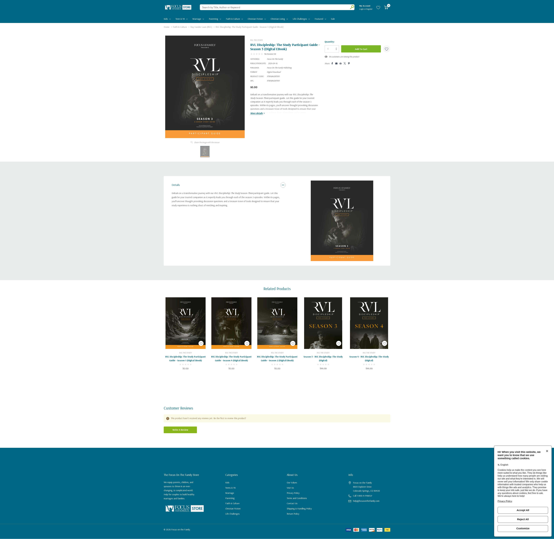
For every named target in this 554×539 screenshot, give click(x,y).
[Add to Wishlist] (386, 48)
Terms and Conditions (297, 498)
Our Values (292, 482)
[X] (345, 63)
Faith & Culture (233, 18)
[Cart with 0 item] (386, 7)
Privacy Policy (293, 492)
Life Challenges (300, 18)
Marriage (196, 18)
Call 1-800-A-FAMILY (362, 495)
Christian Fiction (255, 18)
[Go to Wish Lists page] (378, 7)
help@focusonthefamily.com (366, 500)
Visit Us (290, 487)
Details (176, 185)
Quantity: (329, 41)
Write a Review (180, 429)
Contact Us (292, 503)
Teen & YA (180, 18)
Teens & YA (230, 487)
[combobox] (274, 7)
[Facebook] (332, 63)
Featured (319, 18)
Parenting (213, 18)
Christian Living (278, 18)
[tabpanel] (342, 221)
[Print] (340, 63)
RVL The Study (256, 40)
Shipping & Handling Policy (299, 508)
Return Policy (293, 513)
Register (369, 9)
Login (361, 9)
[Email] (336, 63)
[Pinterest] (349, 63)
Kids (166, 18)
